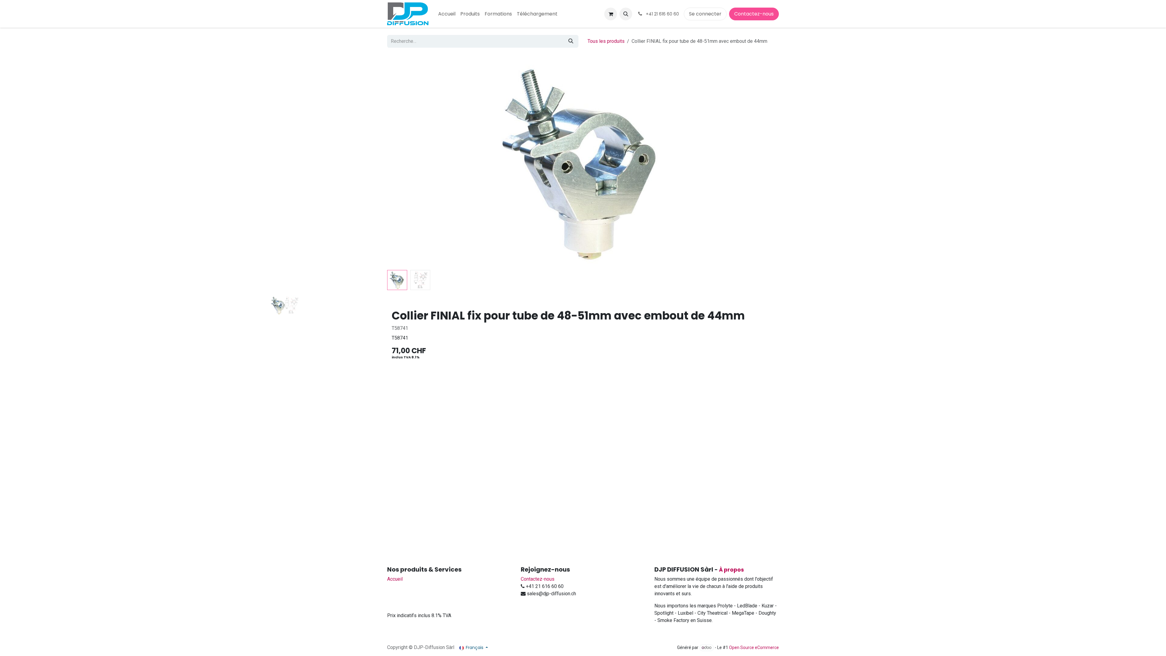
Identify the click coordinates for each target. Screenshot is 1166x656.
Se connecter (705, 13)
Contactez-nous (754, 13)
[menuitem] (447, 14)
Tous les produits (606, 41)
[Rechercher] (570, 41)
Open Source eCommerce (754, 647)
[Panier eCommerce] (610, 14)
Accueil (395, 579)
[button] (625, 14)
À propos (731, 569)
